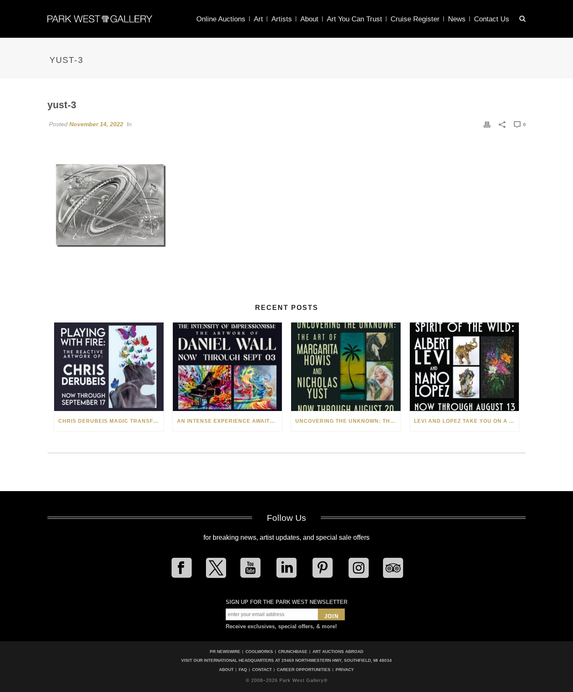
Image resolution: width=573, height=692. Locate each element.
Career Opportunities (304, 670)
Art (258, 19)
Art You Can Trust (354, 19)
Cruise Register (415, 19)
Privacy (345, 670)
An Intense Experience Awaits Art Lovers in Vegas (229, 421)
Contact (262, 670)
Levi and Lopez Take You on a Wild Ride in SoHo (466, 421)
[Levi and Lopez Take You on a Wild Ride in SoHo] (464, 367)
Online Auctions (220, 19)
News (457, 19)
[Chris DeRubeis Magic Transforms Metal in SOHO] (109, 367)
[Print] (487, 124)
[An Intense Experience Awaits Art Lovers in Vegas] (227, 367)
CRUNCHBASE (292, 651)
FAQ (243, 670)
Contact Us (491, 19)
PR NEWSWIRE (225, 651)
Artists (281, 19)
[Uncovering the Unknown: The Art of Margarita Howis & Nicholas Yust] (346, 367)
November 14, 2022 (96, 124)
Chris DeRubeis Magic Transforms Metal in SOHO (111, 421)
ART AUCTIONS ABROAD (338, 651)
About (309, 19)
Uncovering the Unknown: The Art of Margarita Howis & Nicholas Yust (348, 421)
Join (331, 616)
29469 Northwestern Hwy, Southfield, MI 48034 (336, 660)
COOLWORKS (259, 651)
